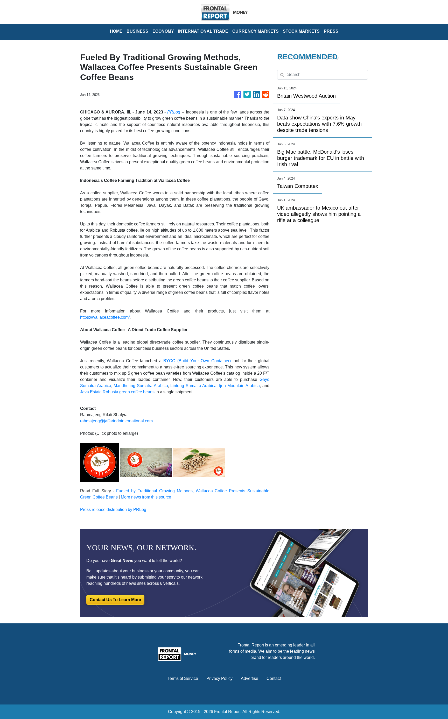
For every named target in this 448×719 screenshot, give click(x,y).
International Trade (203, 31)
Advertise (249, 678)
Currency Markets (255, 31)
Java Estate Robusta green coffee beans (117, 392)
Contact (274, 678)
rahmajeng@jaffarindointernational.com (116, 421)
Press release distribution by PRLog (113, 509)
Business (137, 31)
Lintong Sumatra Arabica (193, 385)
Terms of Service (182, 678)
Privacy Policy (219, 678)
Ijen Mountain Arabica (239, 385)
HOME (116, 31)
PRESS (331, 31)
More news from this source (146, 497)
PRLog (173, 112)
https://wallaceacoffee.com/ (105, 317)
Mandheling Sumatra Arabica (141, 385)
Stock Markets (301, 31)
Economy (163, 31)
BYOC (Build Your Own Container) (196, 361)
